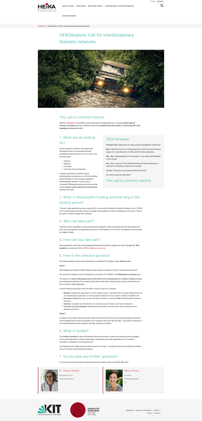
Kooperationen (69, 16)
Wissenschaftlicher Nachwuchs (119, 6)
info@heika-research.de (97, 248)
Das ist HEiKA (68, 6)
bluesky (149, 413)
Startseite (41, 26)
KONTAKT (156, 410)
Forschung (81, 6)
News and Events (95, 6)
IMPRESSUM (129, 410)
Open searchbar (162, 6)
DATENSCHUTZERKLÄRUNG (143, 410)
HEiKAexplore (71, 123)
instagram (157, 413)
